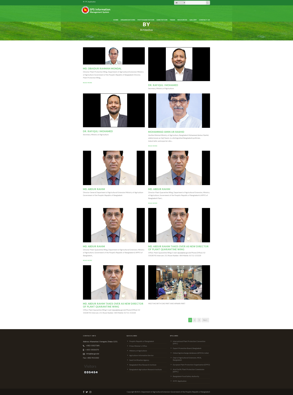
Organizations (128, 20)
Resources (182, 20)
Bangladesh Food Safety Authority (186, 376)
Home (115, 20)
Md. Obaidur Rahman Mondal (102, 68)
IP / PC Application (89, 2)
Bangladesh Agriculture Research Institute (145, 369)
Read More (87, 82)
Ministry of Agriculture (138, 351)
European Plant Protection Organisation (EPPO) (191, 365)
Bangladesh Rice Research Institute (142, 365)
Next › (205, 320)
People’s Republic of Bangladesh (141, 341)
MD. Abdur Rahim (159, 189)
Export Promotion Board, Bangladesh (187, 348)
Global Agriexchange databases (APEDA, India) (191, 353)
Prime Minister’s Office (138, 346)
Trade (172, 20)
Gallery (193, 20)
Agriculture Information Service (141, 355)
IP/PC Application (179, 381)
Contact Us (204, 20)
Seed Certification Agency (139, 360)
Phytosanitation (146, 20)
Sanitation (162, 20)
